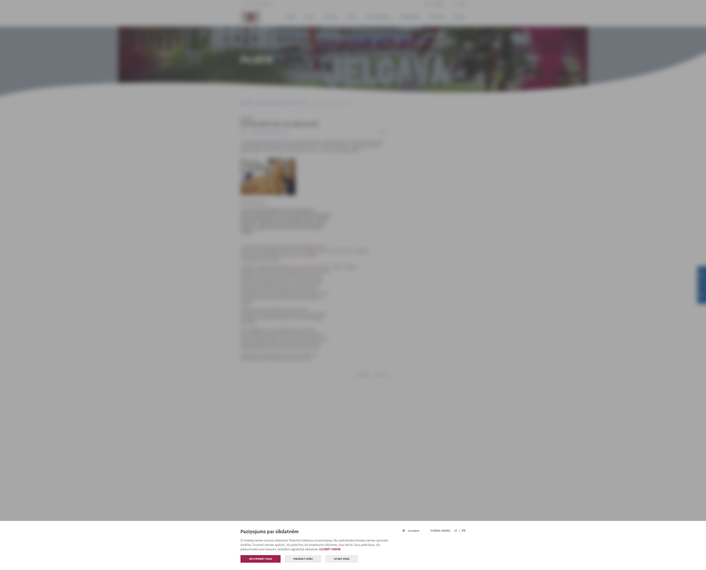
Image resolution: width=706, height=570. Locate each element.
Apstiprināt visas (260, 558)
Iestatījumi (413, 530)
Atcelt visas (342, 558)
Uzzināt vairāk (330, 549)
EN (464, 530)
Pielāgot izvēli (303, 558)
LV (456, 530)
